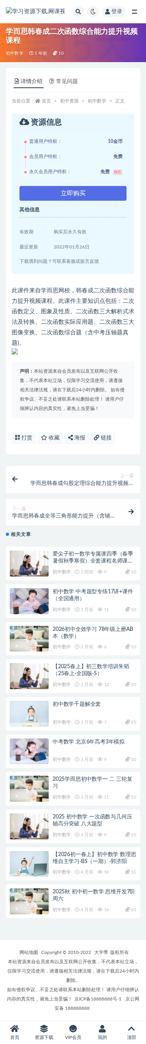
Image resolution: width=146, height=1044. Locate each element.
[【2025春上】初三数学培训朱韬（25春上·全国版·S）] (29, 676)
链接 (105, 438)
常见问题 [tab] (67, 81)
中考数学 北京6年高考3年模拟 (89, 742)
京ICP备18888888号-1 (97, 999)
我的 (102, 1037)
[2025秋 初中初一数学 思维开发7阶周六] (29, 901)
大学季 (101, 952)
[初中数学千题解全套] (29, 714)
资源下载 (44, 1037)
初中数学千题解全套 (77, 704)
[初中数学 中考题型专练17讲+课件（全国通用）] (29, 601)
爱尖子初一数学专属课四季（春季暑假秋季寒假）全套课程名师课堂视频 (93, 561)
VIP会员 (73, 1037)
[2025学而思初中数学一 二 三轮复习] (29, 789)
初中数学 (14, 53)
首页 (46, 101)
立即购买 (73, 193)
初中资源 (69, 101)
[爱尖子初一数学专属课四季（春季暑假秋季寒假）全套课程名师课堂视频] (29, 564)
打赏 (26, 438)
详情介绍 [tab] (31, 81)
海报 (79, 438)
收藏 (53, 438)
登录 (116, 11)
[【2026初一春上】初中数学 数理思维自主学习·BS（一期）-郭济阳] (29, 864)
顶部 (131, 1037)
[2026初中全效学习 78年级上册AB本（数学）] (29, 639)
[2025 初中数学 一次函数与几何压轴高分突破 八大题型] (29, 826)
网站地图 (28, 952)
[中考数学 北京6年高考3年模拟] (29, 751)
